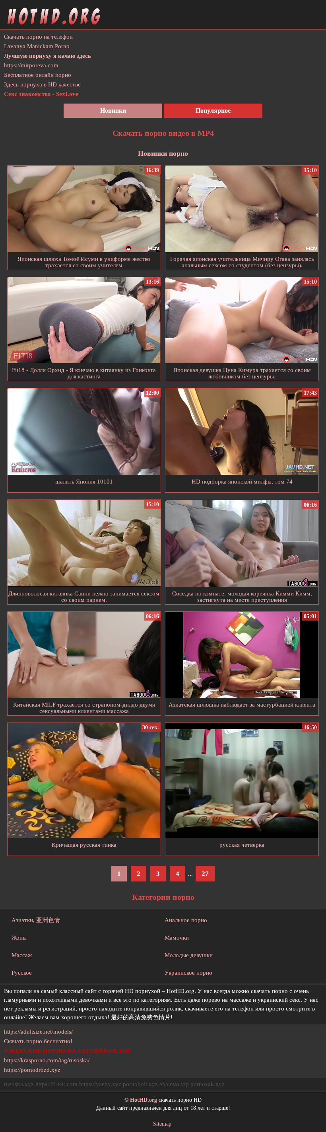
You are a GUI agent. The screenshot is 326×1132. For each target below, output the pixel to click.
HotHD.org (143, 1100)
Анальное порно (186, 920)
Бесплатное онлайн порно (37, 75)
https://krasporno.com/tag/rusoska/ (46, 1060)
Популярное (213, 110)
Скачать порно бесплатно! (38, 1041)
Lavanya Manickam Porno (37, 46)
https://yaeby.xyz (100, 1084)
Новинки (113, 110)
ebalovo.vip (174, 1084)
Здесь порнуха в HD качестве (42, 84)
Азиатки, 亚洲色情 (36, 920)
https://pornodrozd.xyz (32, 1070)
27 (205, 873)
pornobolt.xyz (140, 1084)
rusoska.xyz (19, 1084)
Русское (22, 972)
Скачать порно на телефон (38, 36)
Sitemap (162, 1124)
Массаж (22, 955)
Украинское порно (188, 972)
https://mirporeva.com (31, 65)
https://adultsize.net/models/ (38, 1031)
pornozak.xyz (207, 1084)
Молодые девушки (189, 955)
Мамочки (177, 937)
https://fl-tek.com (56, 1084)
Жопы (19, 937)
